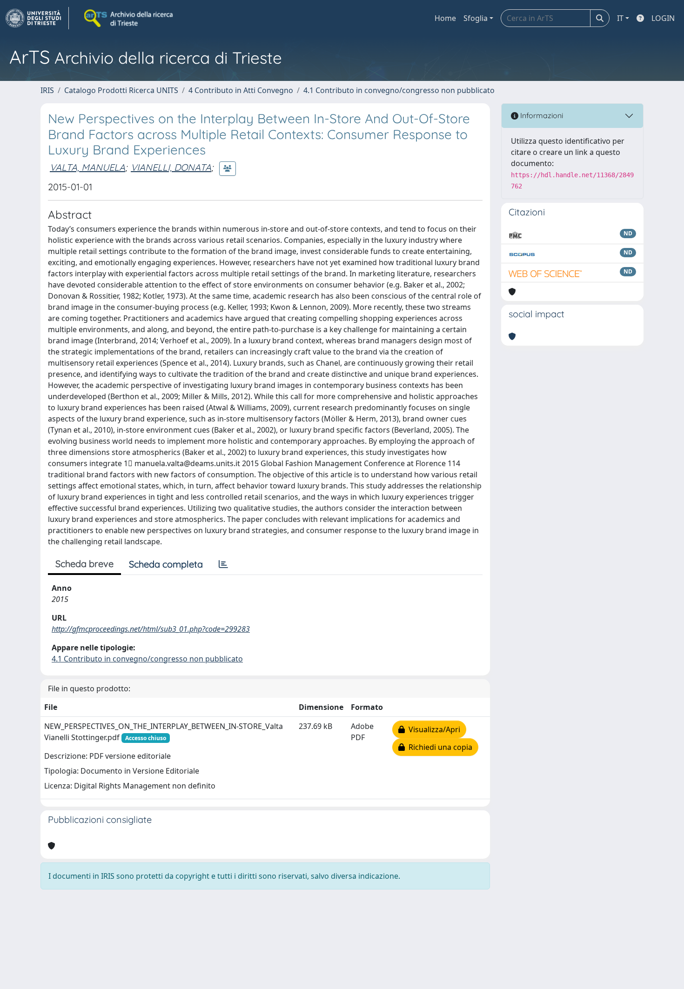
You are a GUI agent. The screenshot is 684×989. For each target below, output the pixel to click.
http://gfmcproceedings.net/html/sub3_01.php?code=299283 (151, 629)
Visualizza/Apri (432, 729)
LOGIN (663, 18)
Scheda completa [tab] (166, 564)
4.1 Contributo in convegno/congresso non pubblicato (399, 90)
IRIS (47, 90)
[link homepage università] (129, 18)
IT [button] (620, 18)
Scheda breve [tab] (84, 563)
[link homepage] (37, 18)
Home (445, 18)
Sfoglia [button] (475, 18)
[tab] (223, 564)
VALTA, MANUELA (87, 167)
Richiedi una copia (438, 747)
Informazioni (540, 115)
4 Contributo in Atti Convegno (240, 90)
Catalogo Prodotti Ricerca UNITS (121, 90)
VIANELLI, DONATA (171, 167)
